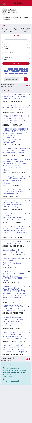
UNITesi (3, 25)
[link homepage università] (18, 3)
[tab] (4, 90)
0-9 (9, 69)
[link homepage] (4, 3)
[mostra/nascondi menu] (30, 3)
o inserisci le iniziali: (11, 79)
